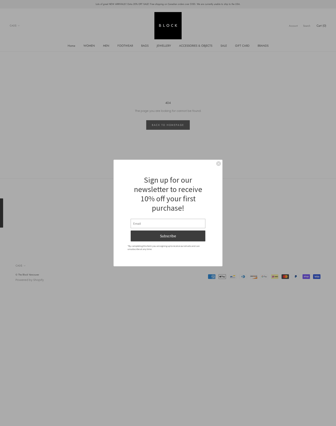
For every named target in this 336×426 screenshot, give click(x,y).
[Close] (218, 163)
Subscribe (168, 235)
